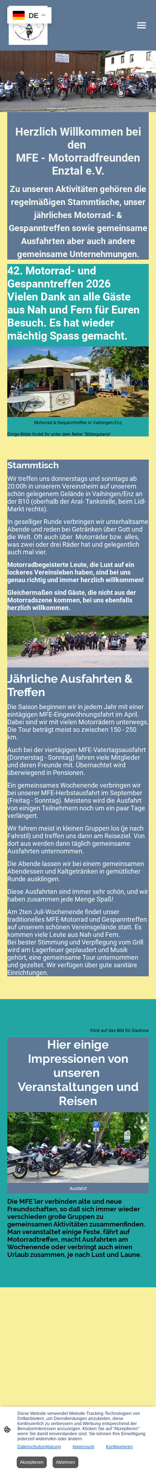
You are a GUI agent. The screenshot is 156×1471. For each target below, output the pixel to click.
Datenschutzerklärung (39, 1446)
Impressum (83, 1446)
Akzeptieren (32, 1462)
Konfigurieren (119, 1446)
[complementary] (29, 16)
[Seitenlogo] (28, 25)
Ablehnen (65, 1462)
